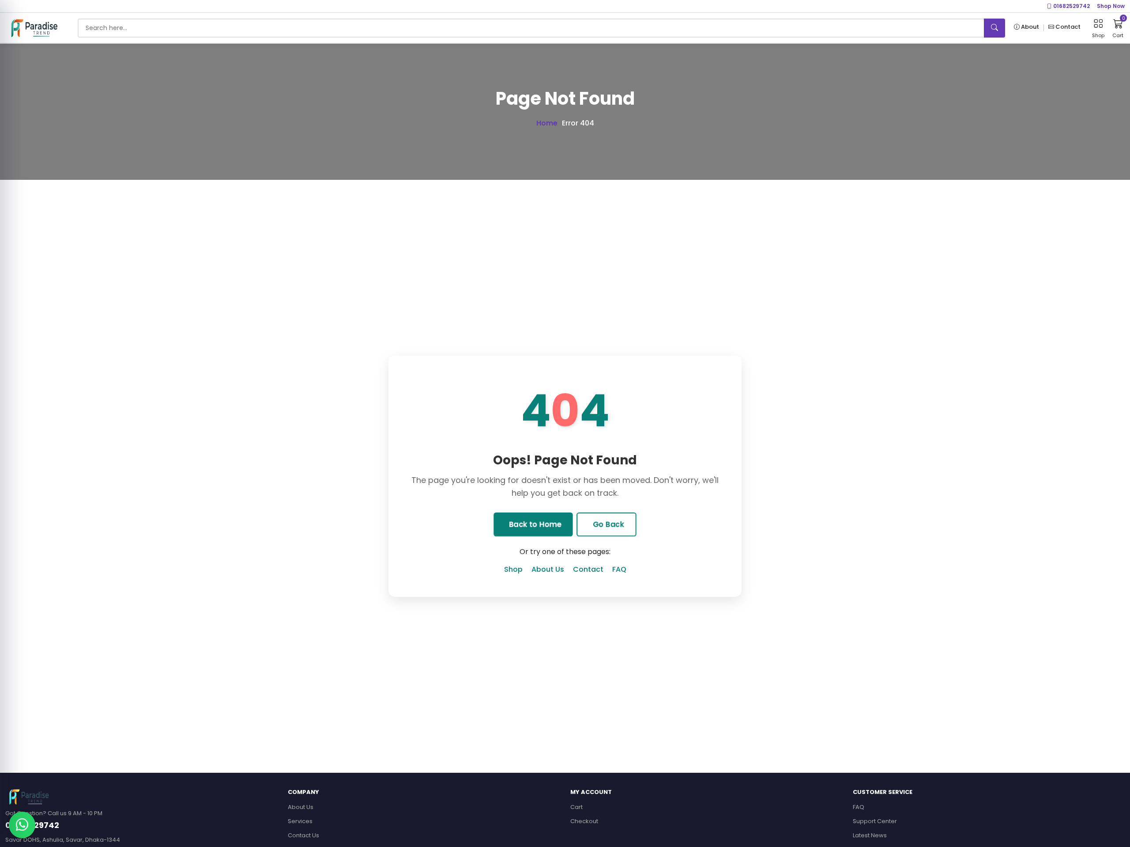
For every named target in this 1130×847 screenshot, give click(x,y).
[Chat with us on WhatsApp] (22, 825)
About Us (547, 569)
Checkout (584, 821)
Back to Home (534, 524)
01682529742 (1071, 6)
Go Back (608, 524)
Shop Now (1111, 6)
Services (300, 821)
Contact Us (303, 835)
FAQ (619, 569)
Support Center (875, 821)
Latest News (870, 835)
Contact (588, 569)
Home (546, 123)
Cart (576, 807)
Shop (513, 569)
